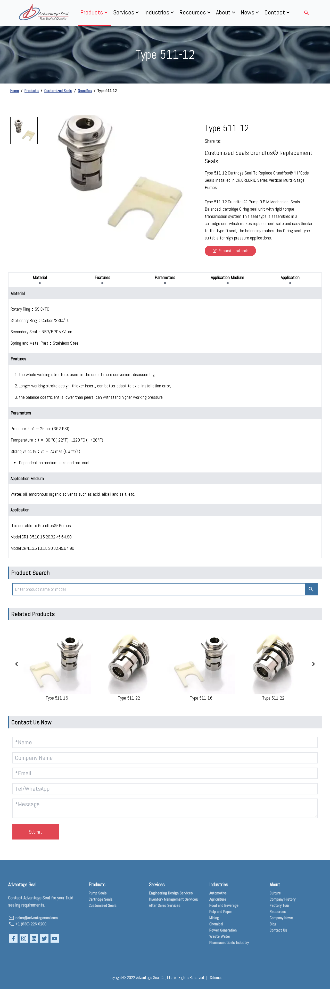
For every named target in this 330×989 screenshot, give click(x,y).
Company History (282, 899)
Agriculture (217, 899)
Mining (214, 917)
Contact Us (278, 930)
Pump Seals (98, 893)
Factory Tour (279, 905)
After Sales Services (164, 905)
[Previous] (48, 177)
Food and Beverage (223, 905)
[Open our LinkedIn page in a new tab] (34, 938)
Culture (275, 893)
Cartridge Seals (101, 899)
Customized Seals (58, 90)
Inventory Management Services (173, 899)
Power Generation (223, 930)
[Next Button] (313, 664)
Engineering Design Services (171, 893)
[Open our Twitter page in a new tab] (44, 938)
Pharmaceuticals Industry (229, 942)
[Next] (188, 177)
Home (14, 90)
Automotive (218, 893)
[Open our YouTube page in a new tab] (55, 938)
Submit (35, 831)
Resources (278, 911)
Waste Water (219, 936)
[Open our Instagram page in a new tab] (24, 938)
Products (31, 90)
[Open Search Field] (306, 13)
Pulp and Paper (220, 911)
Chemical (216, 924)
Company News (281, 917)
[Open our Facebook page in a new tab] (13, 938)
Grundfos (85, 90)
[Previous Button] (16, 664)
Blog (273, 924)
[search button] (311, 589)
